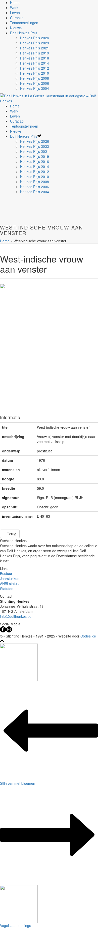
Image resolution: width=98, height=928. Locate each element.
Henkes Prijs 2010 (34, 73)
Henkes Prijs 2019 (34, 52)
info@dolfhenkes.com (17, 616)
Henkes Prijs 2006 (34, 83)
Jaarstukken (9, 578)
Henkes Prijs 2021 (34, 47)
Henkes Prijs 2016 (34, 58)
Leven (15, 12)
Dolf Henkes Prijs (23, 32)
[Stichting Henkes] (49, 97)
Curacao (17, 17)
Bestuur (6, 573)
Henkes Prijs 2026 (34, 37)
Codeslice (88, 636)
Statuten (6, 588)
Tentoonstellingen (24, 22)
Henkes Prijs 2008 (34, 78)
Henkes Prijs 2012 (34, 68)
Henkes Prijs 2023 (34, 42)
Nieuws (16, 27)
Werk (14, 7)
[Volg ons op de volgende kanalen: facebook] (3, 630)
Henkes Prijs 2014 (34, 63)
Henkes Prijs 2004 (34, 88)
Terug (11, 533)
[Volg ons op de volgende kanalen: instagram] (9, 630)
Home (15, 2)
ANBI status (9, 583)
